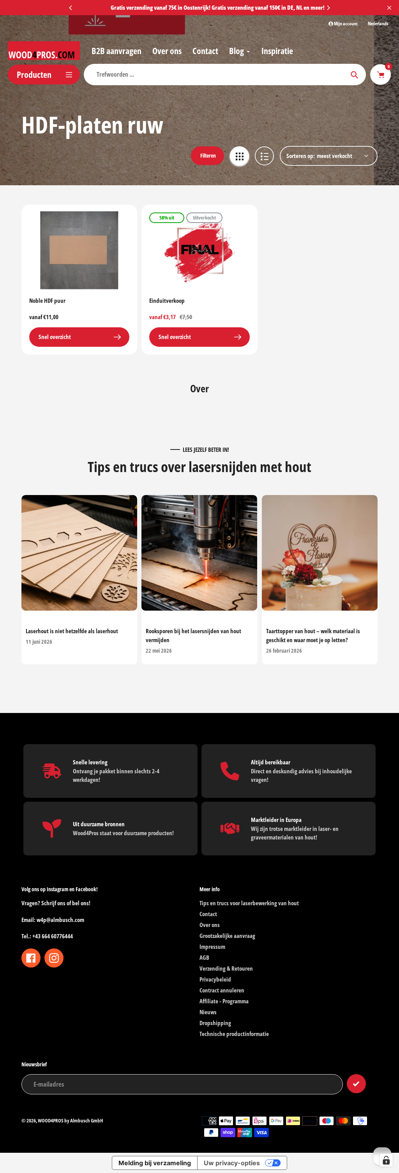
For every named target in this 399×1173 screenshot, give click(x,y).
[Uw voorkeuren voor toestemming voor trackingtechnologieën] (386, 1160)
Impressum (212, 946)
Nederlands (378, 24)
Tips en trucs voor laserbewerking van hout (249, 903)
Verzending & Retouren (226, 968)
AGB (204, 957)
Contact (208, 914)
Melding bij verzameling (154, 1163)
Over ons (210, 925)
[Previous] (71, 8)
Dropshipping (215, 1023)
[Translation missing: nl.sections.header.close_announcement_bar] (389, 8)
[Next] (328, 8)
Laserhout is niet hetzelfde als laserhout (72, 631)
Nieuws (208, 1012)
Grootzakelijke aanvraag (227, 935)
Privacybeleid (215, 979)
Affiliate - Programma (224, 1001)
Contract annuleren (222, 990)
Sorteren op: (300, 156)
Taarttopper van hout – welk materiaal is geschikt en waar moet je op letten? (313, 635)
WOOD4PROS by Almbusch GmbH (70, 1120)
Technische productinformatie (234, 1034)
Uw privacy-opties (232, 1163)
